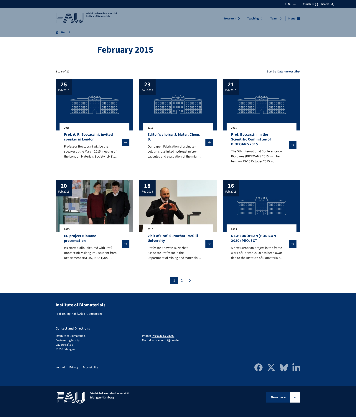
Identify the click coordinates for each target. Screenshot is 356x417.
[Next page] (189, 280)
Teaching (253, 18)
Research (230, 18)
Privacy (73, 367)
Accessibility (90, 367)
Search (325, 4)
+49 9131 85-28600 (162, 336)
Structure (308, 4)
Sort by (271, 72)
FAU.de (292, 4)
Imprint (60, 367)
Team (274, 18)
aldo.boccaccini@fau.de (164, 340)
